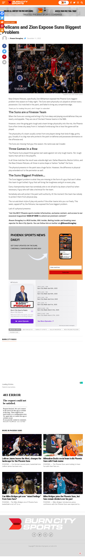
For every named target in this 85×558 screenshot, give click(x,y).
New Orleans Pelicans (71, 329)
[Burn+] (63, 2)
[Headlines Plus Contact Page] (81, 383)
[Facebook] (2, 14)
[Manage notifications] (80, 553)
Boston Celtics (28, 329)
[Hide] (1, 34)
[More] (2, 30)
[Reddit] (2, 22)
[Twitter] (2, 18)
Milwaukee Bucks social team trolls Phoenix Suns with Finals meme (62, 459)
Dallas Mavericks (55, 329)
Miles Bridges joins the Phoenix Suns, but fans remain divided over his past (61, 497)
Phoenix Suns (14, 332)
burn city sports (41, 329)
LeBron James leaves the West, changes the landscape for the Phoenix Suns (21, 459)
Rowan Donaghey (16, 38)
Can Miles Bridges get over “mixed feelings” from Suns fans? (21, 497)
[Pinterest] (2, 26)
